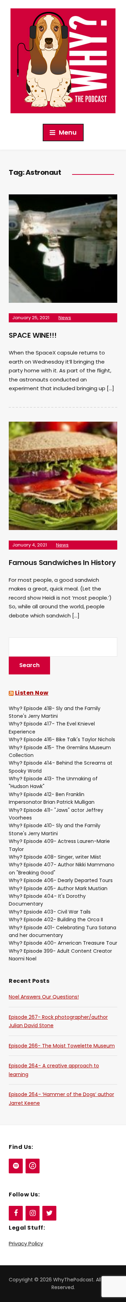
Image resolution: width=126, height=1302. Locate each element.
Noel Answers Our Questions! (44, 996)
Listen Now (32, 693)
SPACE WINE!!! (32, 335)
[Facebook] (16, 1213)
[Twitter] (49, 1213)
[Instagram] (33, 1213)
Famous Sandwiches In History (62, 562)
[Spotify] (16, 1166)
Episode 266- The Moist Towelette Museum (62, 1045)
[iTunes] (33, 1166)
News (64, 317)
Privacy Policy (26, 1243)
